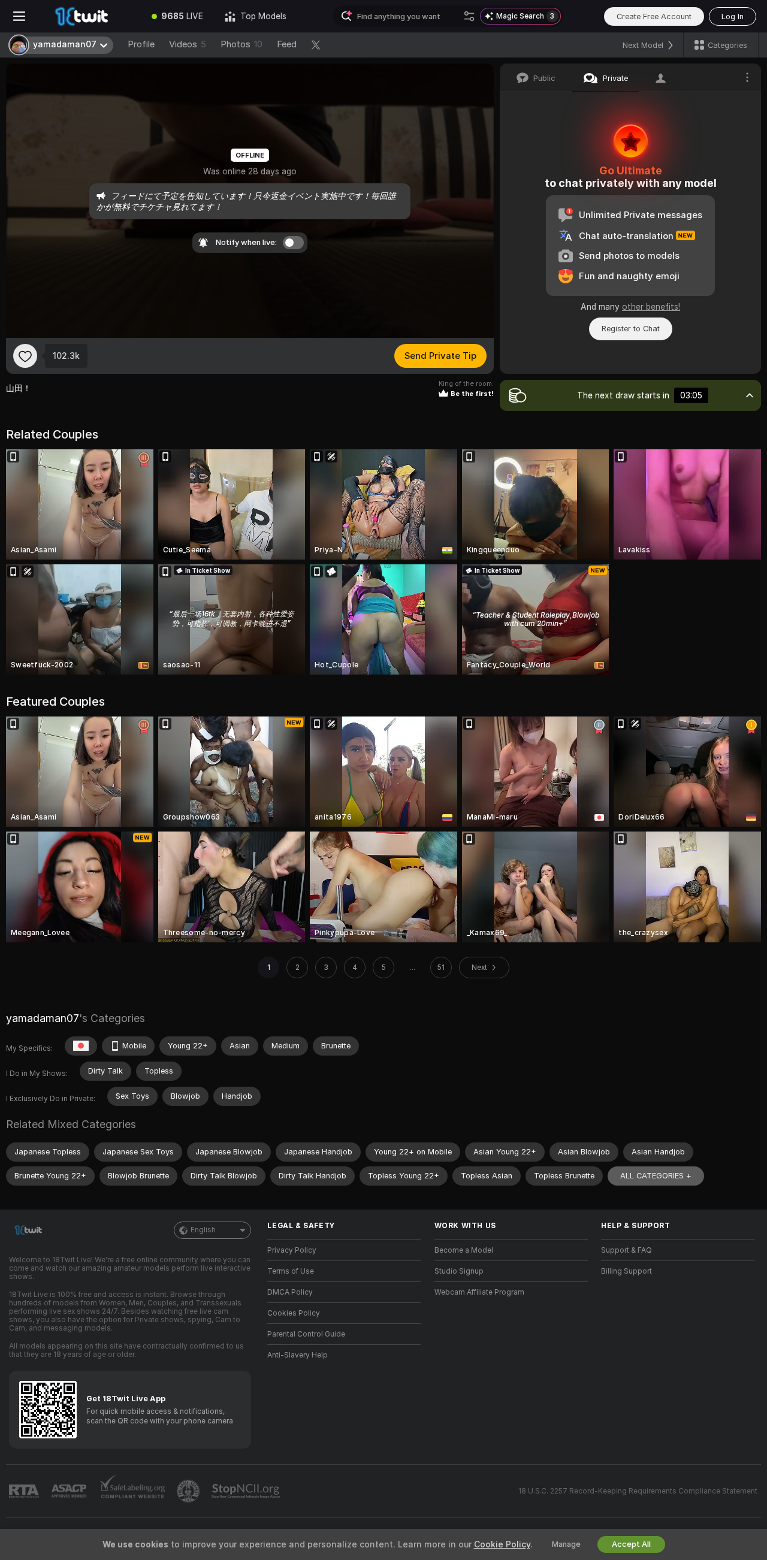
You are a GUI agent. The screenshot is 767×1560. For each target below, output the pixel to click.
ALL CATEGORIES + (655, 1175)
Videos (187, 44)
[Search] (469, 16)
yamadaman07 (42, 1018)
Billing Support (626, 1271)
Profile (141, 44)
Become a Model (463, 1250)
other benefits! (651, 307)
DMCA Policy (290, 1292)
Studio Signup (459, 1271)
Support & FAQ (626, 1250)
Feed (287, 44)
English (203, 1230)
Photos (241, 44)
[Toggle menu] (19, 16)
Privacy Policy (291, 1250)
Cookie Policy (502, 1544)
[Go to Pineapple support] (189, 1491)
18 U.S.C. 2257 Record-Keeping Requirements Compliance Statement (637, 1491)
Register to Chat (631, 328)
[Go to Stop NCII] (247, 1491)
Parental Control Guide (306, 1334)
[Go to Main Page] (89, 16)
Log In (732, 16)
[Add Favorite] (25, 356)
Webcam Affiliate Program (479, 1292)
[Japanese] (81, 1046)
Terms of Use (290, 1271)
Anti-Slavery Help (297, 1355)
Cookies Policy (293, 1313)
